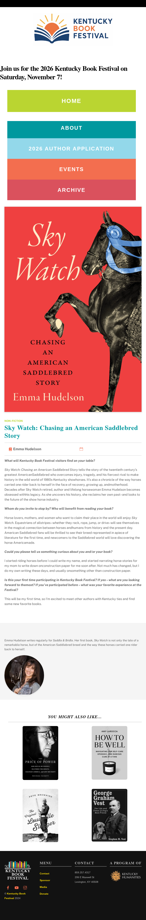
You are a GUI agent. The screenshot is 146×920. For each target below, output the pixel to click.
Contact (44, 873)
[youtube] (16, 887)
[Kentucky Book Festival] (17, 878)
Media (43, 887)
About (71, 128)
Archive (71, 190)
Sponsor (45, 880)
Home (71, 101)
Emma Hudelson (27, 449)
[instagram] (25, 887)
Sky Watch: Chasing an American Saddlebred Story (71, 431)
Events (71, 169)
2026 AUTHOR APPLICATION (71, 149)
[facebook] (8, 887)
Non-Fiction (13, 420)
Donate (44, 893)
